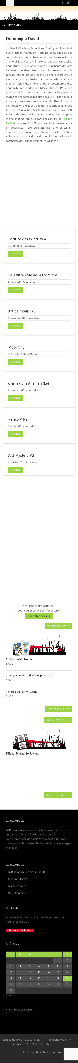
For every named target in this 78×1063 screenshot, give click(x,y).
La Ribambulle (14, 830)
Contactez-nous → (39, 616)
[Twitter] (68, 2)
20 (39, 978)
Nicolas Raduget (27, 246)
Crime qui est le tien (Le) (28, 383)
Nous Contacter (17, 893)
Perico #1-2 (17, 419)
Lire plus (15, 253)
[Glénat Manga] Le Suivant (22, 753)
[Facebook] (63, 2)
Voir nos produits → (59, 708)
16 (67, 972)
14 (48, 972)
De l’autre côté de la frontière (32, 275)
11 (20, 972)
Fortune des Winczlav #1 (28, 239)
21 (48, 978)
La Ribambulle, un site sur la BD (26, 872)
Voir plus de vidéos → (58, 795)
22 (58, 978)
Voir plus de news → (58, 625)
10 (11, 972)
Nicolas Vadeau (30, 354)
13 (39, 972)
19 (29, 978)
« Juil (8, 996)
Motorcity (16, 347)
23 (67, 978)
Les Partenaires (17, 886)
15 (58, 972)
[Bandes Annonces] (39, 740)
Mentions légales (18, 879)
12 (29, 972)
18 (20, 978)
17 (11, 978)
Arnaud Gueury (30, 282)
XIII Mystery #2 (21, 455)
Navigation (15, 25)
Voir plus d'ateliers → (58, 720)
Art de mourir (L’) (22, 311)
